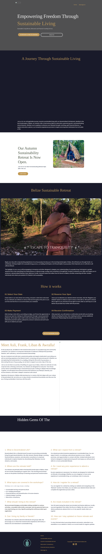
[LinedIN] (76, 544)
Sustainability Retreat (46, 538)
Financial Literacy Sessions (48, 547)
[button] (29, 34)
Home (75, 4)
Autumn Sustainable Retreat (48, 541)
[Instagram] (73, 544)
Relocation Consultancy (47, 544)
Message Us (82, 4)
